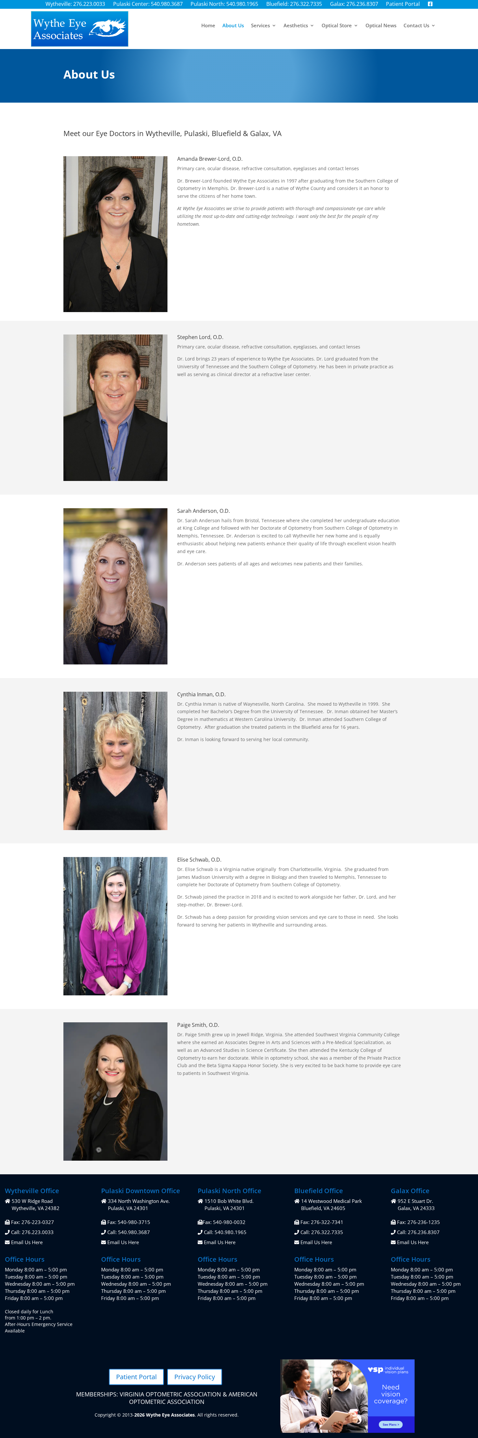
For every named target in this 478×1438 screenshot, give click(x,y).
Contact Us (416, 26)
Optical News (380, 26)
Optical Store (337, 26)
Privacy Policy (194, 1376)
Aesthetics (296, 26)
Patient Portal (136, 1376)
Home (208, 26)
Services (260, 26)
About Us (233, 26)
